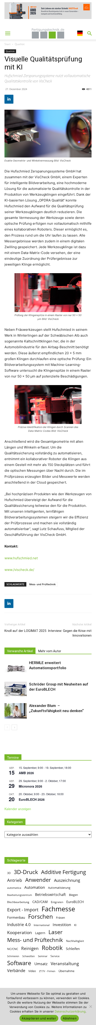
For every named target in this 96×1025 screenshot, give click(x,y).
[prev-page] (7, 727)
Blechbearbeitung (18, 902)
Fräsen (60, 918)
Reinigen (30, 948)
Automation (34, 887)
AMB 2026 (26, 773)
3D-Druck (26, 872)
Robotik (52, 947)
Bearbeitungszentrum (19, 895)
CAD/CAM (40, 901)
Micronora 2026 (30, 786)
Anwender (38, 880)
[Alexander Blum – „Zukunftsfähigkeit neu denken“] (15, 711)
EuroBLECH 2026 (32, 799)
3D (9, 873)
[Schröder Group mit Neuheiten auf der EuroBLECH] (15, 689)
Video (32, 971)
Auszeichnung (67, 880)
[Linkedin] (8, 99)
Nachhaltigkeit (75, 941)
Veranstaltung (65, 963)
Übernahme (66, 971)
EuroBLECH (75, 901)
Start (7, 44)
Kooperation (19, 932)
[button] (7, 33)
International (42, 925)
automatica (14, 888)
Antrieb (14, 880)
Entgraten (57, 902)
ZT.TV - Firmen (47, 971)
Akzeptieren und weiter (39, 1018)
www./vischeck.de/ (19, 570)
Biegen (73, 895)
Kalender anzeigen (17, 809)
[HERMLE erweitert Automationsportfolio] (15, 668)
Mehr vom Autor (49, 651)
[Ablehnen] (90, 1006)
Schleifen (73, 948)
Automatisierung (59, 888)
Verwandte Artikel (20, 651)
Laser (55, 932)
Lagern (40, 933)
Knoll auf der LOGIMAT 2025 (25, 631)
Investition (62, 924)
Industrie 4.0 (19, 924)
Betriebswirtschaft (50, 894)
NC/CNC (12, 949)
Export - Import (22, 909)
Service (55, 956)
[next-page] (14, 727)
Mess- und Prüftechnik (42, 584)
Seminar (42, 956)
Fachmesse (58, 909)
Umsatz (41, 963)
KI (75, 925)
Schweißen (28, 956)
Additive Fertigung (63, 872)
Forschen (40, 916)
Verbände (16, 970)
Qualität (20, 44)
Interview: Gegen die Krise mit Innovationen (70, 633)
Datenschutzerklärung (70, 1011)
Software (19, 963)
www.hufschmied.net (21, 558)
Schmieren (13, 956)
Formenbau (16, 917)
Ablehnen (70, 1018)
